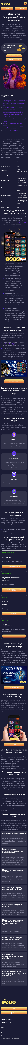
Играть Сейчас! (14, 59)
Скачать (21, 8)
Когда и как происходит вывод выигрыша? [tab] (12, 938)
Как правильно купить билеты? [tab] (12, 905)
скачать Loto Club (21, 222)
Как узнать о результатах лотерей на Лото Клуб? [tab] (12, 956)
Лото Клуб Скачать (6, 1019)
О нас (2, 1027)
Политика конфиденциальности (10, 1035)
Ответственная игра (7, 1033)
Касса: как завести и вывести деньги (13, 112)
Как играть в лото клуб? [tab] (13, 834)
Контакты (4, 1030)
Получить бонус (14, 613)
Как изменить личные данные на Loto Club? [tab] (12, 888)
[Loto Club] (5, 3)
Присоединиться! (14, 381)
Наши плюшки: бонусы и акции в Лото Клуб (15, 118)
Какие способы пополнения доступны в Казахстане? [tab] (12, 851)
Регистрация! (14, 55)
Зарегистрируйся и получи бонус (14, 590)
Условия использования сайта (10, 1038)
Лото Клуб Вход (6, 1022)
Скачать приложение (14, 566)
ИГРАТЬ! (14, 744)
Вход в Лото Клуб (10, 344)
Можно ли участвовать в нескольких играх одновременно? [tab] (12, 922)
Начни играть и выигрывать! (14, 636)
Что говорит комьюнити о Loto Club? (13, 127)
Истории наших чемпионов (11, 128)
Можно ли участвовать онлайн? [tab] (12, 871)
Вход (7, 8)
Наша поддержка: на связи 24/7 (11, 130)
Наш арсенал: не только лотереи (13, 110)
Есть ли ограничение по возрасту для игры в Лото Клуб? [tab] (13, 973)
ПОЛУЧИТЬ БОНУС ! (14, 687)
